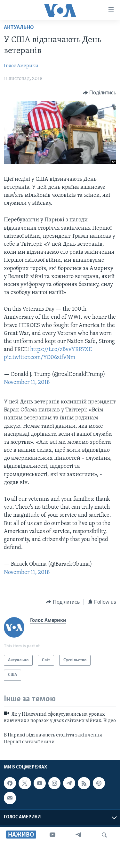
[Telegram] (78, 835)
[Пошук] (104, 835)
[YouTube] (52, 835)
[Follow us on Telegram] (69, 783)
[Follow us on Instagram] (54, 783)
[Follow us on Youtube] (40, 783)
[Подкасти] (99, 783)
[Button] (99, 93)
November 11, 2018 (27, 383)
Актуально (19, 28)
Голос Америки (21, 65)
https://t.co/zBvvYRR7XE (61, 350)
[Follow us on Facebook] (10, 783)
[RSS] (84, 783)
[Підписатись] (10, 798)
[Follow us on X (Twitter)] (25, 783)
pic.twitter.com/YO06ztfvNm (39, 358)
